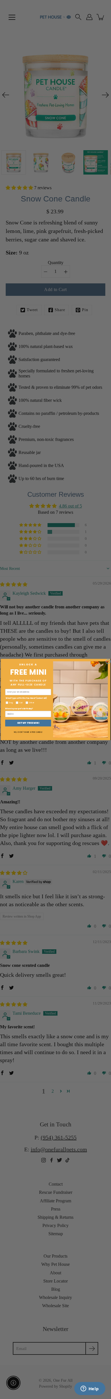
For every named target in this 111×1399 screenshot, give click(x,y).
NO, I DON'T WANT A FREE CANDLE (28, 732)
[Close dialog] (108, 661)
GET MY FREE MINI (28, 723)
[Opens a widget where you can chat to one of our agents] (89, 1389)
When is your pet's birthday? (19, 709)
